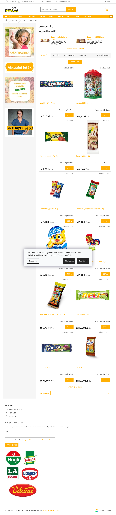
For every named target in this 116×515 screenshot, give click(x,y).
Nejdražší (56, 55)
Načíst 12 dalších (75, 387)
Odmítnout (69, 261)
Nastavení (33, 261)
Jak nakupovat (46, 2)
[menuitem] (9, 16)
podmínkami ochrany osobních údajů (37, 440)
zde (70, 255)
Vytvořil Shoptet (105, 510)
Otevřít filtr (74, 62)
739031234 (12, 416)
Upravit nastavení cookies (51, 510)
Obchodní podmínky (63, 2)
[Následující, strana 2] (104, 393)
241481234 (12, 413)
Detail (69, 115)
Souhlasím (83, 261)
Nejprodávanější (69, 55)
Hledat (71, 9)
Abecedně (83, 55)
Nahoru (45, 393)
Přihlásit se (12, 445)
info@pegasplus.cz (15, 410)
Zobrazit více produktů (74, 49)
